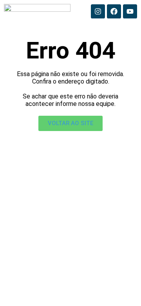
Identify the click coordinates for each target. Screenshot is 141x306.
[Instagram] (98, 11)
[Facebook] (114, 11)
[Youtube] (130, 11)
